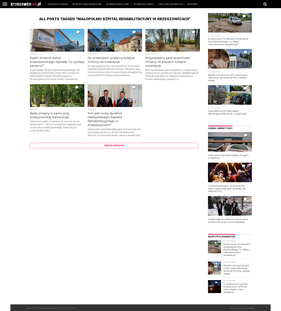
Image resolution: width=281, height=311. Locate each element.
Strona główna (58, 4)
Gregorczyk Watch (170, 4)
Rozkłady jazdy (144, 4)
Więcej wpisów (114, 145)
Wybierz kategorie (117, 4)
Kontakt (192, 4)
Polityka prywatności (242, 308)
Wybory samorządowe (86, 4)
